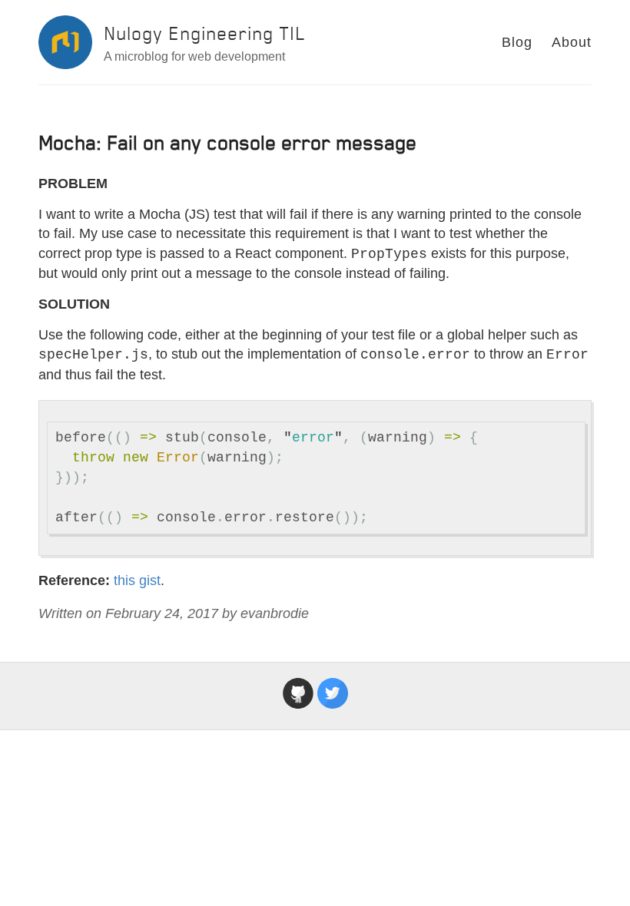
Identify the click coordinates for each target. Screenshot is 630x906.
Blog (517, 42)
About (572, 42)
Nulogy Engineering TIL (205, 33)
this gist (137, 580)
